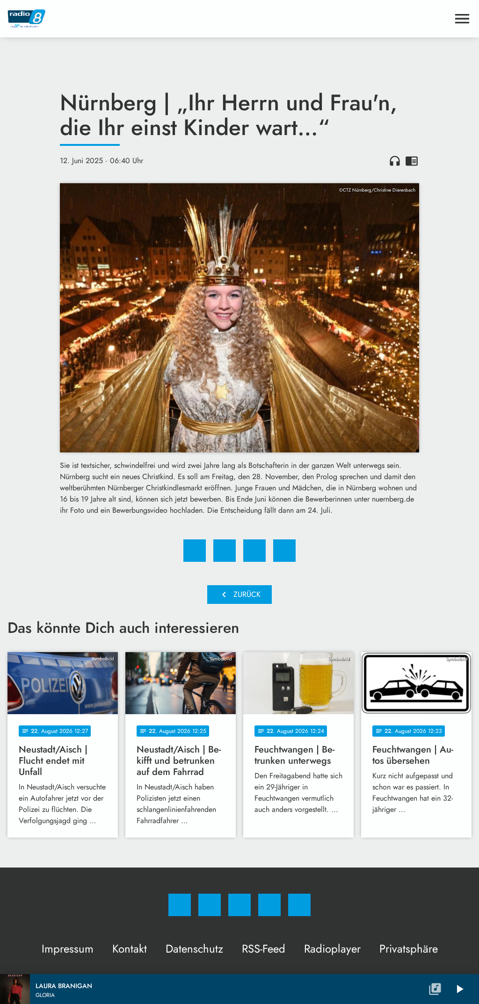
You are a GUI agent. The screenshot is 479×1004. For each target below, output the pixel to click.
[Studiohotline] (269, 905)
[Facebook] (179, 905)
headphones (394, 160)
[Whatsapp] (239, 905)
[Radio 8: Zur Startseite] (228, 18)
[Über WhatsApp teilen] (254, 550)
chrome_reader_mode (411, 160)
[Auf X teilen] (224, 550)
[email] (299, 905)
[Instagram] (209, 905)
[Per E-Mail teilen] (284, 550)
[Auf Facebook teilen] (194, 550)
